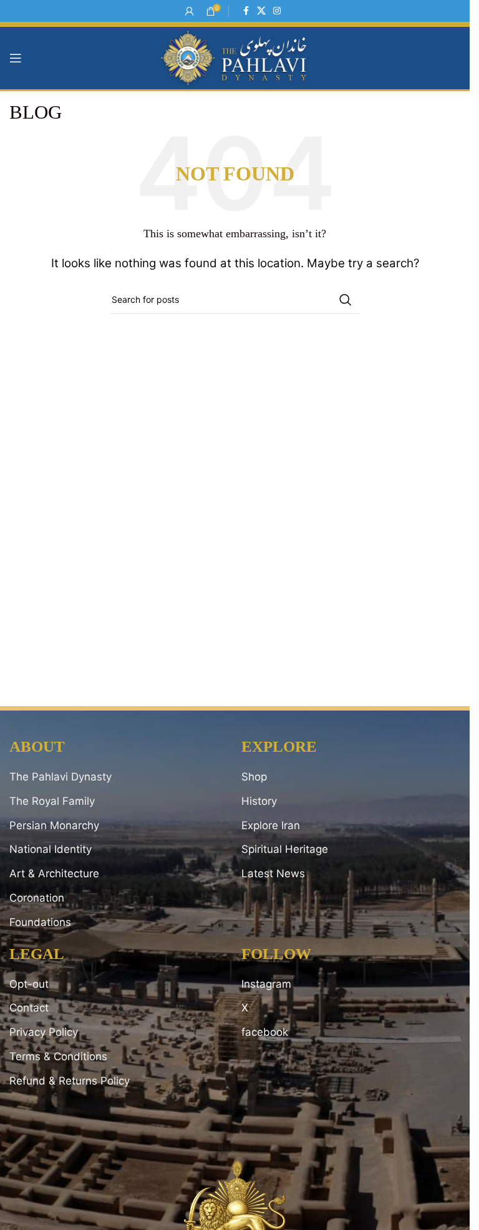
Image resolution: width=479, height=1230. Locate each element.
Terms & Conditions (58, 1056)
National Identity (50, 849)
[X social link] (261, 10)
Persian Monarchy (54, 825)
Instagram (266, 984)
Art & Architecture (54, 873)
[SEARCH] (345, 299)
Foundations (40, 922)
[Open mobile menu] (15, 58)
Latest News (273, 873)
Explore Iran (270, 825)
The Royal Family (52, 801)
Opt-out (29, 984)
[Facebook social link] (245, 10)
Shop (254, 776)
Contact (29, 1007)
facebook (264, 1032)
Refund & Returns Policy (69, 1081)
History (259, 801)
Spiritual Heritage (284, 849)
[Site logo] (235, 57)
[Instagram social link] (276, 10)
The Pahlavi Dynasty (60, 776)
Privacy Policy (43, 1032)
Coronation (36, 898)
